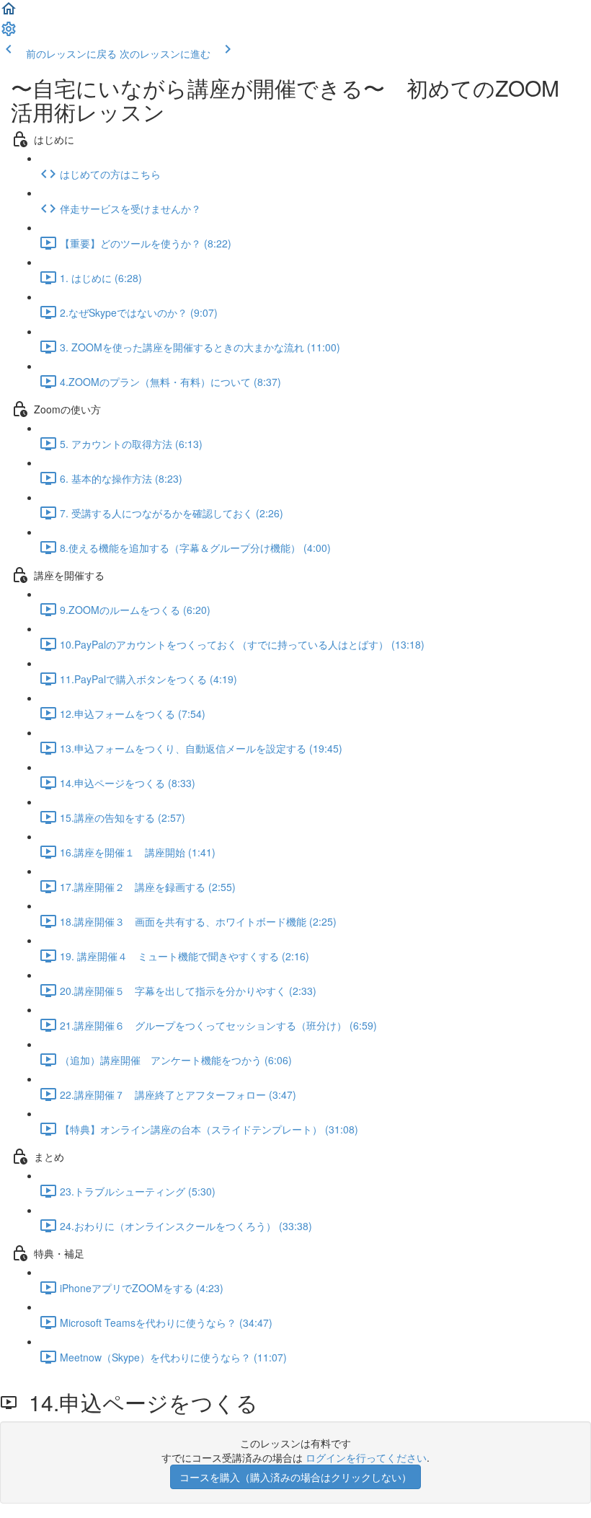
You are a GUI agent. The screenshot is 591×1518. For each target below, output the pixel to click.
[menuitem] (8, 33)
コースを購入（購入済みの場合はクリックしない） (295, 1477)
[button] (8, 13)
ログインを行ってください (366, 1457)
